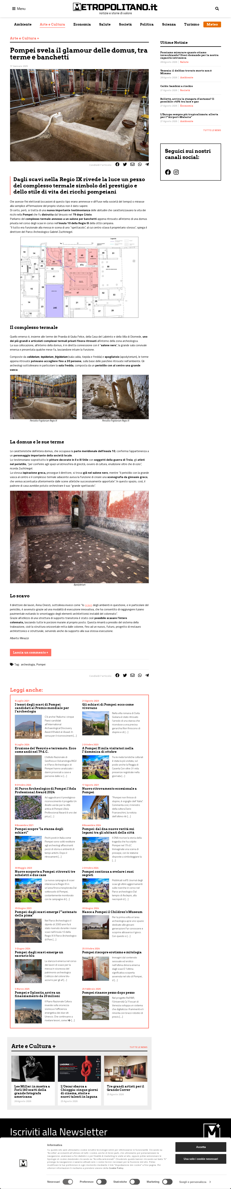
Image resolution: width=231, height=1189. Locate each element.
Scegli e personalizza (192, 1181)
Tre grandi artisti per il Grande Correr (125, 1088)
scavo (88, 605)
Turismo (191, 24)
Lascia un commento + (30, 652)
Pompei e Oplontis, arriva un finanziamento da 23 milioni (37, 994)
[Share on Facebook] (117, 164)
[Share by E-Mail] (132, 164)
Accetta (201, 1146)
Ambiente (23, 24)
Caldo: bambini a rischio (176, 86)
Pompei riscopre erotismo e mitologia (112, 952)
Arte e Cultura (52, 24)
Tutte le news (212, 130)
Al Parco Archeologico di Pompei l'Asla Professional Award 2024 (45, 790)
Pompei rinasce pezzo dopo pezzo (108, 992)
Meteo (212, 24)
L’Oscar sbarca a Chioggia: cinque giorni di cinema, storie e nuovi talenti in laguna (79, 1092)
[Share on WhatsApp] (140, 164)
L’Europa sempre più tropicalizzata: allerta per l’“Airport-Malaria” (189, 115)
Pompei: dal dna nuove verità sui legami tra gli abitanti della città (108, 830)
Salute (105, 24)
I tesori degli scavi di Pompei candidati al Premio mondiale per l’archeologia (42, 708)
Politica (147, 24)
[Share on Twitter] (125, 164)
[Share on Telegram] (147, 164)
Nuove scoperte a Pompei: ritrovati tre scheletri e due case (45, 873)
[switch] (101, 1182)
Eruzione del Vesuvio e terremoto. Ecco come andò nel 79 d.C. (45, 750)
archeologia (28, 664)
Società (125, 24)
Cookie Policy (116, 1168)
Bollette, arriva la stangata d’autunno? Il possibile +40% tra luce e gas (187, 100)
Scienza (169, 24)
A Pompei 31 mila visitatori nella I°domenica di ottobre (108, 750)
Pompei (40, 664)
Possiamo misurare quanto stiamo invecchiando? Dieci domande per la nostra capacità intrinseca (189, 55)
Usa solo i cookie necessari (201, 1158)
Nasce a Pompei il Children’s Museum (112, 912)
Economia (82, 24)
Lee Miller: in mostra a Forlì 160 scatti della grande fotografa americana (32, 1092)
